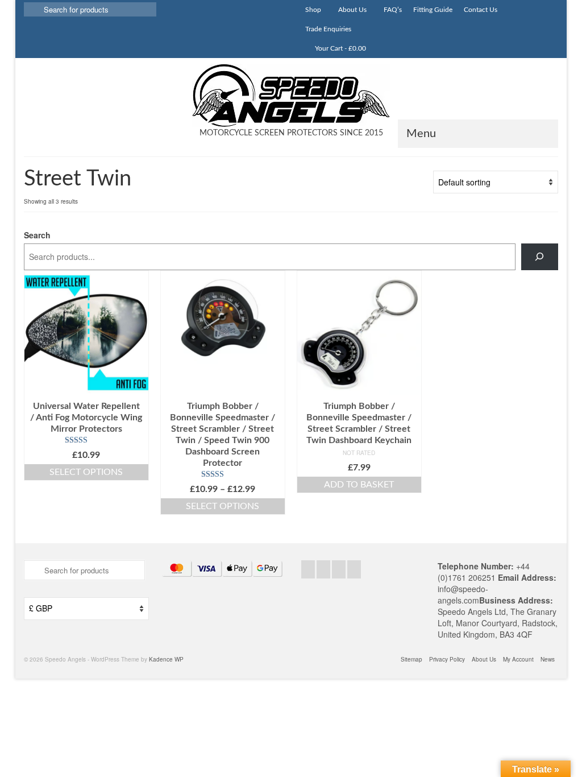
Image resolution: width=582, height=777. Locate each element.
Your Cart (339, 48)
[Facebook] (308, 569)
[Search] (539, 256)
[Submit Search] (32, 9)
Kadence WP (166, 659)
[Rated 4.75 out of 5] (86, 440)
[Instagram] (339, 569)
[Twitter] (323, 569)
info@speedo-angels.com (463, 594)
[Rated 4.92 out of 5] (223, 474)
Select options (86, 472)
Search (37, 235)
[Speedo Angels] (291, 95)
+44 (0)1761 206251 (484, 571)
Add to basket (359, 484)
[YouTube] (354, 569)
